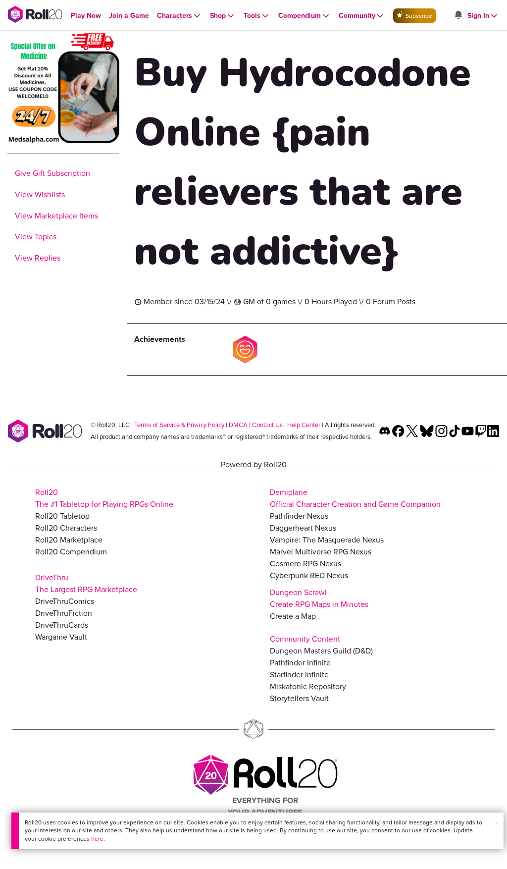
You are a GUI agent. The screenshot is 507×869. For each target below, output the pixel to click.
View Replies (37, 258)
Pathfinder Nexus (299, 516)
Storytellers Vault (299, 698)
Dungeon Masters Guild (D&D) (321, 650)
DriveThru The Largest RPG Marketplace (86, 583)
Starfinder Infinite (299, 674)
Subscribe (418, 15)
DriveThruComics (64, 601)
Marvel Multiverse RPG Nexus (320, 551)
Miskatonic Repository (308, 686)
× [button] (497, 823)
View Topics (35, 236)
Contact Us (267, 425)
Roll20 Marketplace (68, 539)
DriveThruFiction (63, 613)
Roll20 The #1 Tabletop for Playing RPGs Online (104, 498)
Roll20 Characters (66, 528)
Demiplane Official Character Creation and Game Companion (355, 498)
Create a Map (293, 616)
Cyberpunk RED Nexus (309, 575)
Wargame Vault (61, 637)
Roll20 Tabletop (62, 516)
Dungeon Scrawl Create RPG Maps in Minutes (319, 598)
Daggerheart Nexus (303, 528)
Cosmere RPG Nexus (305, 563)
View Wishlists (40, 194)
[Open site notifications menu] (458, 15)
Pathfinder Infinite (300, 662)
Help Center (303, 425)
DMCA (238, 425)
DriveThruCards (61, 625)
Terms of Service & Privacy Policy (179, 425)
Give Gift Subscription (52, 173)
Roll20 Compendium (71, 551)
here (97, 838)
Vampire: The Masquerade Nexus (327, 539)
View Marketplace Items (56, 215)
